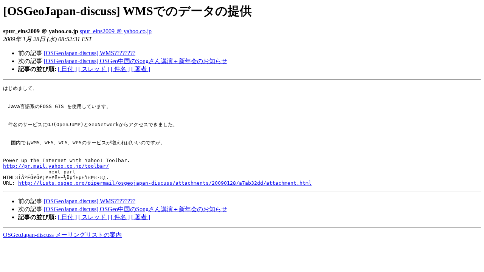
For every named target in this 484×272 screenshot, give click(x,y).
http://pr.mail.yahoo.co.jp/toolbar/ (56, 166)
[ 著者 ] (140, 69)
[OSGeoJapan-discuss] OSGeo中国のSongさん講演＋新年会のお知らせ (135, 61)
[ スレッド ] (93, 69)
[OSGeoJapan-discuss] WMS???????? (89, 53)
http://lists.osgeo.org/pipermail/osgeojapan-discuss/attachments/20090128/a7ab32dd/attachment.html (165, 183)
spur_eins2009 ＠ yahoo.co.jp (116, 31)
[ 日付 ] (67, 69)
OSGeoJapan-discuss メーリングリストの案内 (62, 235)
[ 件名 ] (120, 69)
